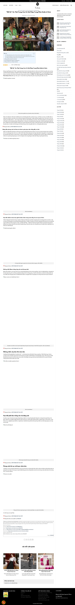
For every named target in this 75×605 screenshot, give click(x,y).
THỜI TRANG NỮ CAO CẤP (16, 126)
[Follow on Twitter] (59, 590)
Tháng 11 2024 (59, 118)
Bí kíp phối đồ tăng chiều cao (62, 52)
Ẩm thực (58, 50)
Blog (20, 5)
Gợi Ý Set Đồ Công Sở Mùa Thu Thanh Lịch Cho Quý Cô (65, 31)
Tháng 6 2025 (59, 116)
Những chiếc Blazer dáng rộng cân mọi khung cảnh (15, 57)
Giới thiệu (5, 5)
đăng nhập (10, 583)
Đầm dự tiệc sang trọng (61, 65)
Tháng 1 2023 (59, 143)
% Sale (16, 5)
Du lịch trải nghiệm (60, 63)
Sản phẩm (11, 5)
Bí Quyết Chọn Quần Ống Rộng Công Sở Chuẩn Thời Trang (65, 24)
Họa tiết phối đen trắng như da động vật (12, 60)
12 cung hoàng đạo (60, 48)
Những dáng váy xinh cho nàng (62, 75)
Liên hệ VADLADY (55, 5)
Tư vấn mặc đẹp (36, 10)
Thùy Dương (33, 15)
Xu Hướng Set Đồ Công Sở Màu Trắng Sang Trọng (65, 27)
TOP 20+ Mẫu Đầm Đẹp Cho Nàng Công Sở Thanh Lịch (11, 571)
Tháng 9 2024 (59, 122)
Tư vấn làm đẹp (60, 97)
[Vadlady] (37, 5)
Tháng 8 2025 (59, 112)
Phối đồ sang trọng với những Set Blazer (64, 87)
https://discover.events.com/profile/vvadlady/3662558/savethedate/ (20, 529)
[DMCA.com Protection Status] (5, 594)
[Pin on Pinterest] (31, 540)
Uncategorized (59, 101)
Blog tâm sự (23, 10)
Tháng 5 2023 (59, 135)
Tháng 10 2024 (59, 120)
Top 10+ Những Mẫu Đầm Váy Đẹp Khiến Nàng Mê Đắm (28, 571)
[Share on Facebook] (24, 540)
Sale (57, 91)
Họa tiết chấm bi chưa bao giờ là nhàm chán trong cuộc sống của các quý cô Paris (20, 56)
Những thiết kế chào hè (61, 79)
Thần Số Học (59, 93)
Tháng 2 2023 (59, 141)
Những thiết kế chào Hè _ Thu (62, 81)
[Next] (52, 563)
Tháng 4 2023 (59, 137)
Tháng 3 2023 (59, 139)
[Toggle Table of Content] (33, 53)
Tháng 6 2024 (59, 129)
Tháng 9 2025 (59, 110)
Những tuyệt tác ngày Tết (61, 85)
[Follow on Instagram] (58, 590)
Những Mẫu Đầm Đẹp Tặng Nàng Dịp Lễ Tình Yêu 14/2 (46, 571)
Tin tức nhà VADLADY (29, 10)
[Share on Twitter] (27, 540)
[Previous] (5, 563)
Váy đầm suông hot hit (61, 103)
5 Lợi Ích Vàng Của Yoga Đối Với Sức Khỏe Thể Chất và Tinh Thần (65, 38)
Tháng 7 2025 (59, 114)
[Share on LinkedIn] (33, 540)
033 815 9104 (12, 591)
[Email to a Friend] (29, 540)
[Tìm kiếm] (71, 5)
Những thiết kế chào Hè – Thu (62, 83)
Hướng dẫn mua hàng (64, 5)
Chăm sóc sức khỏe (60, 61)
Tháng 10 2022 (59, 150)
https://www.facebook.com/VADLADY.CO (14, 526)
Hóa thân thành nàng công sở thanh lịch (64, 67)
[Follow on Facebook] (56, 590)
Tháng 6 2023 (59, 133)
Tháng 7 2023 (59, 131)
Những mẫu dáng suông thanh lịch (63, 77)
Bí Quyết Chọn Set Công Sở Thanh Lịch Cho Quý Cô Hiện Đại (65, 34)
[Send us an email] (60, 590)
